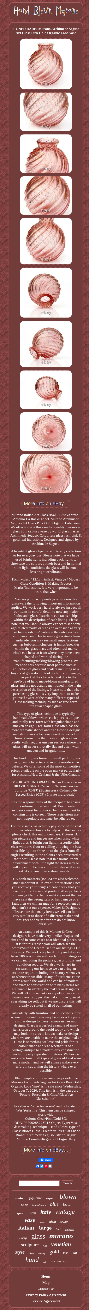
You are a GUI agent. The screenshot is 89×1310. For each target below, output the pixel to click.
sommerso (58, 1261)
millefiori (69, 1230)
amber (20, 1198)
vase (29, 1219)
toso (66, 1253)
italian (26, 1227)
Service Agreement (45, 1301)
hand (32, 1259)
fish (45, 1245)
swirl (45, 1262)
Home (46, 1276)
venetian (61, 1244)
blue (54, 1204)
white (64, 1222)
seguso (42, 1222)
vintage (65, 1211)
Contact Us (45, 1289)
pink (31, 1253)
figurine (35, 1198)
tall (75, 1253)
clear (52, 1221)
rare (24, 1204)
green (21, 1213)
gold (54, 1252)
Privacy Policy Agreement (46, 1295)
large (45, 1228)
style (20, 1252)
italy (45, 1212)
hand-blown (39, 1205)
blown (68, 1196)
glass (38, 1236)
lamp (23, 1238)
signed (50, 1198)
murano (61, 1236)
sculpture (30, 1244)
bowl (67, 1204)
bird (58, 1229)
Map (45, 1283)
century (41, 1253)
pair (33, 1213)
